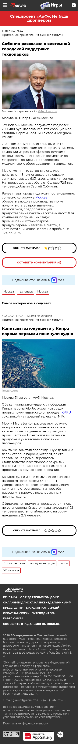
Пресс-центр (13, 608)
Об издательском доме (39, 597)
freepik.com (10, 390)
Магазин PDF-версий (42, 608)
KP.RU (66, 412)
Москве (41, 197)
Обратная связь (16, 613)
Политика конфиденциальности (25, 723)
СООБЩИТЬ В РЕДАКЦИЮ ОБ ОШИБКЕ (31, 624)
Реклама (10, 597)
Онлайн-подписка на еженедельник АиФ (37, 602)
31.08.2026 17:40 (12, 316)
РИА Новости (47, 111)
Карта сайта (13, 618)
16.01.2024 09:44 (12, 31)
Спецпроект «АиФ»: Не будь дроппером (39, 18)
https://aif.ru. (54, 717)
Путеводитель (43, 613)
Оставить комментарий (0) (39, 262)
